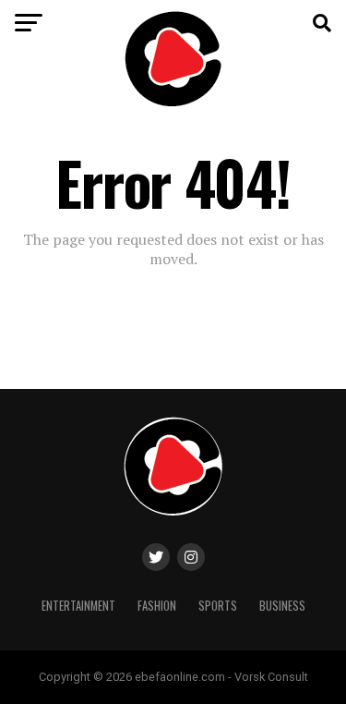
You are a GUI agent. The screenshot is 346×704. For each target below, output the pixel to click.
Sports (217, 605)
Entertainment (78, 605)
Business (282, 605)
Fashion (156, 605)
